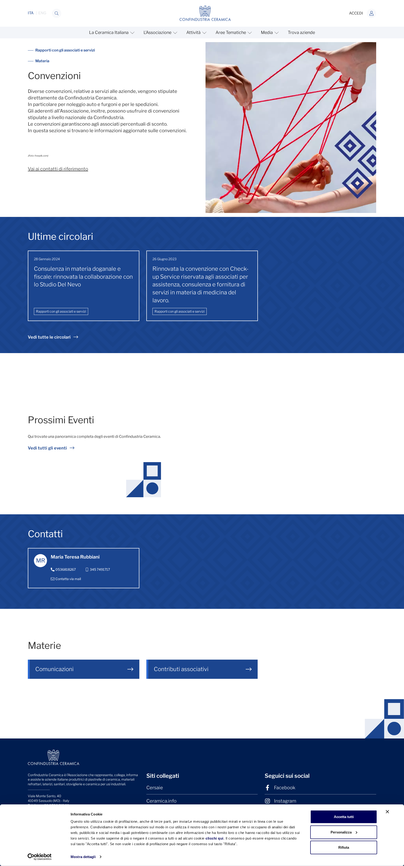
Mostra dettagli (83, 857)
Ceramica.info (161, 801)
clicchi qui (215, 838)
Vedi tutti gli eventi (47, 448)
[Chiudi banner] (387, 811)
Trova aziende (301, 32)
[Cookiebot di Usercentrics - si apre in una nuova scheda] (39, 856)
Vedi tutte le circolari (49, 337)
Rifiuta (343, 847)
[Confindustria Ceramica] (205, 13)
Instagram (285, 801)
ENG (42, 13)
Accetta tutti (344, 817)
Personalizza (341, 832)
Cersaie (154, 787)
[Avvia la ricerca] (56, 13)
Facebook (284, 787)
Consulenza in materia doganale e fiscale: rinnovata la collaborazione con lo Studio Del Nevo (83, 276)
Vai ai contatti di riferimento (58, 169)
